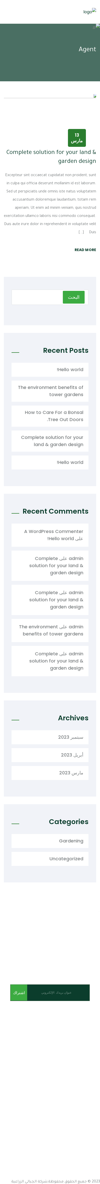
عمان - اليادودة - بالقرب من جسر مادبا (66, 1114)
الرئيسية (93, 1057)
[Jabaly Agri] (89, 12)
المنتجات (92, 1075)
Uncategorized (66, 858)
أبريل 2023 (72, 755)
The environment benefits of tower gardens (50, 391)
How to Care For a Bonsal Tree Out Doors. (54, 416)
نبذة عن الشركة (86, 1066)
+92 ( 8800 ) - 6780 (65, 1176)
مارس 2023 (71, 773)
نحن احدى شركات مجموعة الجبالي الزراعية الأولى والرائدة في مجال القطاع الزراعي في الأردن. (51, 1023)
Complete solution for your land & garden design (52, 441)
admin (76, 558)
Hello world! (70, 369)
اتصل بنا (93, 1084)
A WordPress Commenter (53, 531)
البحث (73, 297)
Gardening (71, 841)
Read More (85, 249)
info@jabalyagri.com (77, 1124)
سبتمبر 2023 (70, 737)
